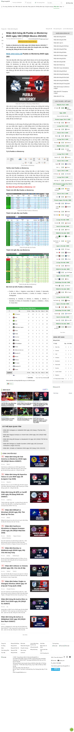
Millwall (8, 517)
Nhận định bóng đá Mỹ (59, 61)
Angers (68, 249)
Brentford (69, 206)
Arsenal (68, 122)
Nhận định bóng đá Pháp (60, 49)
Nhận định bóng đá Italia (60, 52)
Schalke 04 (69, 313)
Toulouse (69, 252)
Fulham (68, 211)
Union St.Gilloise (69, 108)
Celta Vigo (56, 180)
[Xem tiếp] (63, 381)
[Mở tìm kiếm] (61, 3)
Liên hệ (54, 660)
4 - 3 (63, 203)
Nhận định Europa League (60, 55)
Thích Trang (55, 393)
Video (60, 6)
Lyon (57, 259)
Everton (57, 368)
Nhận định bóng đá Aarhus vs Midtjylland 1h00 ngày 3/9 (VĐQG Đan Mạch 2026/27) (13, 619)
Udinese (8, 571)
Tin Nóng (3, 645)
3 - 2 (63, 307)
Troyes (68, 255)
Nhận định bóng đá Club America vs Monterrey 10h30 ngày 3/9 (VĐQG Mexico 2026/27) (14, 459)
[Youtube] (70, 657)
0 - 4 (63, 196)
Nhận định (56, 6)
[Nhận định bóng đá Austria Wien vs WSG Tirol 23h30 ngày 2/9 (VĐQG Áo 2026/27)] (39, 604)
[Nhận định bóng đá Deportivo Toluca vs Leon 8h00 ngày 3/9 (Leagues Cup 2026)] (39, 479)
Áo (7, 606)
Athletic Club (69, 180)
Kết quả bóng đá (57, 28)
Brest (57, 252)
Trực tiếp (3, 652)
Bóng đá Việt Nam (15, 643)
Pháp (29, 6)
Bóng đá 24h (49, 28)
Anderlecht (69, 327)
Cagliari (56, 164)
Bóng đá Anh (14, 645)
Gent (57, 272)
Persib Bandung (56, 189)
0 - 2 (63, 180)
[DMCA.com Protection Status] (55, 670)
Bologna (68, 136)
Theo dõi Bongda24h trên (35, 38)
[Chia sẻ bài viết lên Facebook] (2, 34)
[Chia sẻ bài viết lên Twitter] (2, 37)
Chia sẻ (70, 393)
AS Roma (69, 196)
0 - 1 (63, 122)
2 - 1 (63, 223)
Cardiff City (9, 499)
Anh (14, 6)
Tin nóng (5, 6)
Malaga (68, 300)
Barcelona (56, 142)
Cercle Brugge (57, 237)
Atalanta (56, 136)
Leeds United (57, 207)
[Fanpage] (64, 657)
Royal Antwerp (56, 293)
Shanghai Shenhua (11, 589)
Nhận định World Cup (59, 64)
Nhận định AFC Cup (59, 96)
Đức (27, 6)
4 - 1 (63, 285)
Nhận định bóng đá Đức (60, 58)
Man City (57, 347)
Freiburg (56, 285)
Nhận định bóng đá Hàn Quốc (61, 77)
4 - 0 (63, 300)
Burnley (8, 555)
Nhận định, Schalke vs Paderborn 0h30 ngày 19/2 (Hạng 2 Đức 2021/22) (24, 448)
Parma (68, 229)
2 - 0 (63, 173)
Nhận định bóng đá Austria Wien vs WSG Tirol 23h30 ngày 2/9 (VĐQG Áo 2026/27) (14, 601)
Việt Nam (10, 6)
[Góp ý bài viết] (2, 43)
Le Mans (68, 307)
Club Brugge (69, 272)
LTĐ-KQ (37, 6)
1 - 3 (63, 249)
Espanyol (69, 223)
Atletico (68, 265)
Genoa (68, 167)
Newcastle (57, 364)
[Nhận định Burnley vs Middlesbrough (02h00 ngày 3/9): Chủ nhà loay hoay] (39, 553)
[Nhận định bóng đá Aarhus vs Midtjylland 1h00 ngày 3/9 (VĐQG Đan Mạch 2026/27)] (39, 621)
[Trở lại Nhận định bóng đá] (2, 47)
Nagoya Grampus (17, 536)
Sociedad (56, 223)
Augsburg (56, 313)
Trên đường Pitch (41, 2)
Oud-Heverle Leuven (55, 242)
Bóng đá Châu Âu (15, 648)
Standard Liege (69, 242)
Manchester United (59, 378)
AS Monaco (56, 173)
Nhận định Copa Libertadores (61, 68)
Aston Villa (56, 122)
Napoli (57, 320)
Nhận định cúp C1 (58, 42)
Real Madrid (55, 300)
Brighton (68, 203)
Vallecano (69, 142)
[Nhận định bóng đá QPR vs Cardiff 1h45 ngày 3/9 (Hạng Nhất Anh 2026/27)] (39, 497)
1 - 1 (63, 206)
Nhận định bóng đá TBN (60, 39)
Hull (56, 354)
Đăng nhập (70, 3)
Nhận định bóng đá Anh (60, 36)
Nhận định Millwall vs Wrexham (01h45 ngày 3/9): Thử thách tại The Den (13, 512)
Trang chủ (3, 643)
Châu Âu (20, 6)
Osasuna (56, 129)
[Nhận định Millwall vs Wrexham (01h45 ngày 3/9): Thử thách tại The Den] (39, 515)
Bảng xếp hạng (58, 337)
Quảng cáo (61, 660)
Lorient (57, 255)
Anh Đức (30, 377)
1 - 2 (63, 241)
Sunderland (56, 211)
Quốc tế (33, 6)
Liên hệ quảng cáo (44, 653)
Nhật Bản (9, 536)
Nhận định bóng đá (14, 54)
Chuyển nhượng (49, 6)
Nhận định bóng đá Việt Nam (61, 46)
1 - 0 (63, 129)
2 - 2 (63, 149)
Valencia (68, 157)
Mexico (11, 383)
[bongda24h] (2, 6)
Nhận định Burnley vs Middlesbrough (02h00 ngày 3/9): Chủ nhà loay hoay (13, 550)
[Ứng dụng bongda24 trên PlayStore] (61, 645)
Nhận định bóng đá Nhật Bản (61, 80)
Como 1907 (69, 320)
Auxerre (56, 249)
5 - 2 (63, 142)
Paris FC (56, 279)
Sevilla (57, 265)
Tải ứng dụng (55, 643)
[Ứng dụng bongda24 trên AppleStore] (66, 645)
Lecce (57, 196)
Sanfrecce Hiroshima (6, 538)
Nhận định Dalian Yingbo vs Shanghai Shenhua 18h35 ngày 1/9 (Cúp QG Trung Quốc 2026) (14, 583)
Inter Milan (69, 164)
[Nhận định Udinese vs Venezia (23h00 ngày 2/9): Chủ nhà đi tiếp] (39, 570)
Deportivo (9, 482)
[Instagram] (67, 657)
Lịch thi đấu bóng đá (68, 28)
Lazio (57, 167)
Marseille (69, 173)
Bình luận (42, 6)
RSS (52, 657)
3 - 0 (63, 279)
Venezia (14, 571)
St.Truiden (56, 108)
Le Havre (69, 259)
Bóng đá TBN (14, 650)
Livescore (23, 652)
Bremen (68, 285)
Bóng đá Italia (14, 652)
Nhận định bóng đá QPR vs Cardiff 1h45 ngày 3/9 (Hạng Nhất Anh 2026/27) (14, 494)
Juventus (56, 229)
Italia (24, 6)
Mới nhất (29, 2)
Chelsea (56, 203)
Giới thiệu (42, 643)
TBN (16, 6)
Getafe (68, 129)
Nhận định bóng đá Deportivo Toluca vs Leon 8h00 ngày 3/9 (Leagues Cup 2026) (14, 477)
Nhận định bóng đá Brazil (60, 71)
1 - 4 (63, 292)
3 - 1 (63, 157)
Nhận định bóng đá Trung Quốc (62, 83)
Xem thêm (25, 634)
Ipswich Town (68, 215)
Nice (68, 279)
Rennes (56, 307)
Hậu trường (23, 650)
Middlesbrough (16, 555)
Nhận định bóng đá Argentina (61, 74)
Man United (56, 214)
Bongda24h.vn (66, 665)
